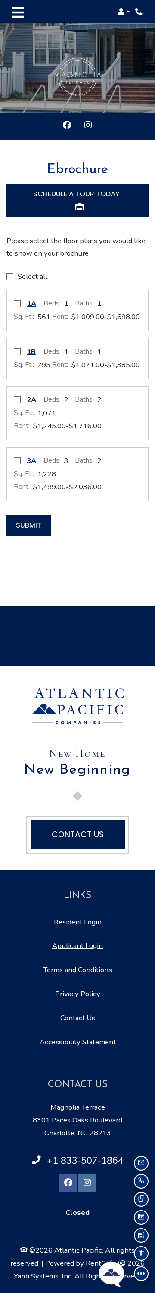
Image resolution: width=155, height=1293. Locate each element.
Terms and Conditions (77, 969)
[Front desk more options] (141, 1273)
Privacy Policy (77, 993)
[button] (124, 11)
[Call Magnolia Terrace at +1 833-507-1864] (139, 11)
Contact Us (77, 1018)
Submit (28, 525)
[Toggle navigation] (18, 11)
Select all (32, 276)
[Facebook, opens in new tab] (67, 126)
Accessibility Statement (78, 1042)
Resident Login (78, 922)
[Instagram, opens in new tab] (88, 126)
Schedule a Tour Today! (77, 194)
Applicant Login (77, 945)
